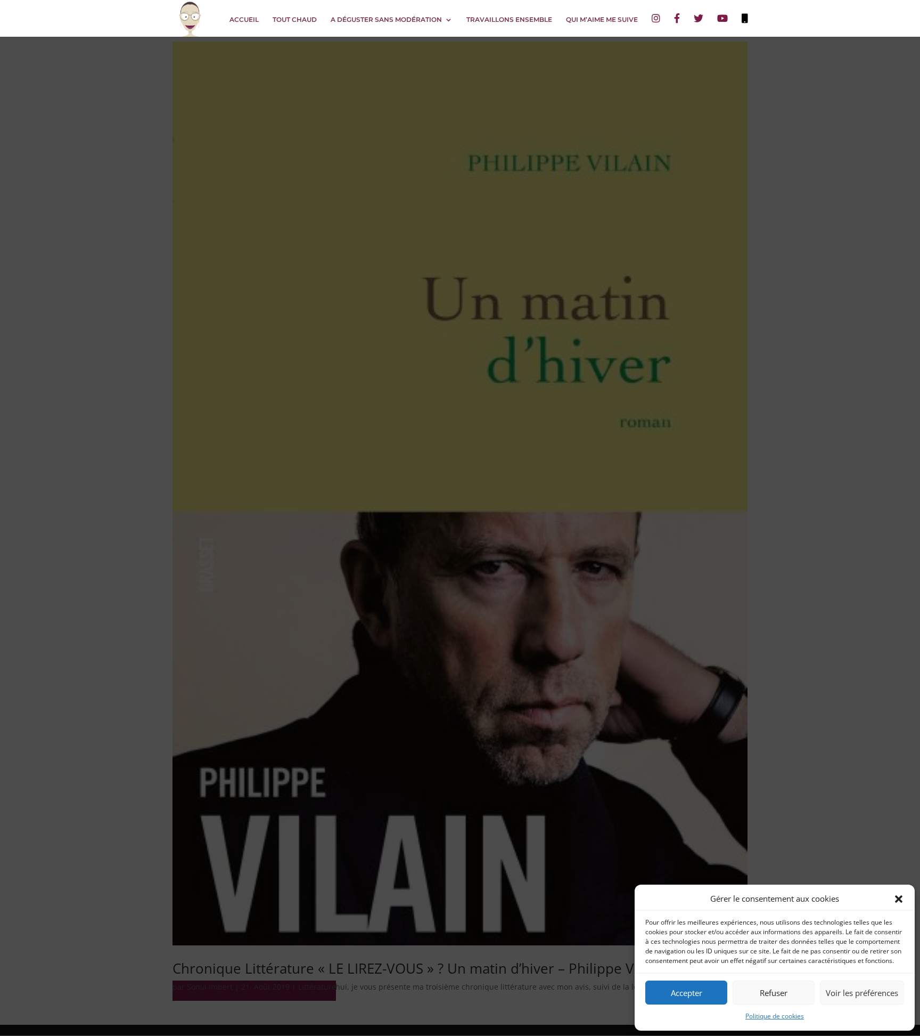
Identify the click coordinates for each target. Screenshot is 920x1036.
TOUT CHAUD (295, 19)
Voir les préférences (862, 993)
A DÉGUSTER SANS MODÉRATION (386, 19)
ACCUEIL (244, 19)
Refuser (773, 993)
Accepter (686, 993)
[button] (898, 899)
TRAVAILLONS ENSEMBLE (509, 19)
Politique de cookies (774, 1016)
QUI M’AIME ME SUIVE (602, 19)
